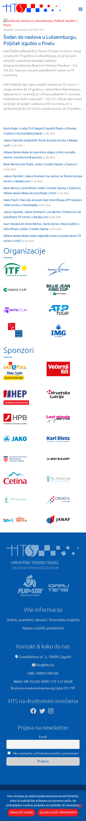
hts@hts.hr (45, 664)
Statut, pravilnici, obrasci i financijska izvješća (43, 619)
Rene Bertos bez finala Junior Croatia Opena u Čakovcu (40, 164)
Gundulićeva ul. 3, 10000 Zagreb (44, 656)
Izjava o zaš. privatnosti (58, 812)
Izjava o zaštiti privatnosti (43, 627)
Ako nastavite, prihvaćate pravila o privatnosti (45, 753)
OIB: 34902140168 (43, 673)
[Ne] (80, 805)
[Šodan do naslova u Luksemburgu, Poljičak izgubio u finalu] (43, 22)
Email (43, 736)
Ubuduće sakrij (21, 812)
